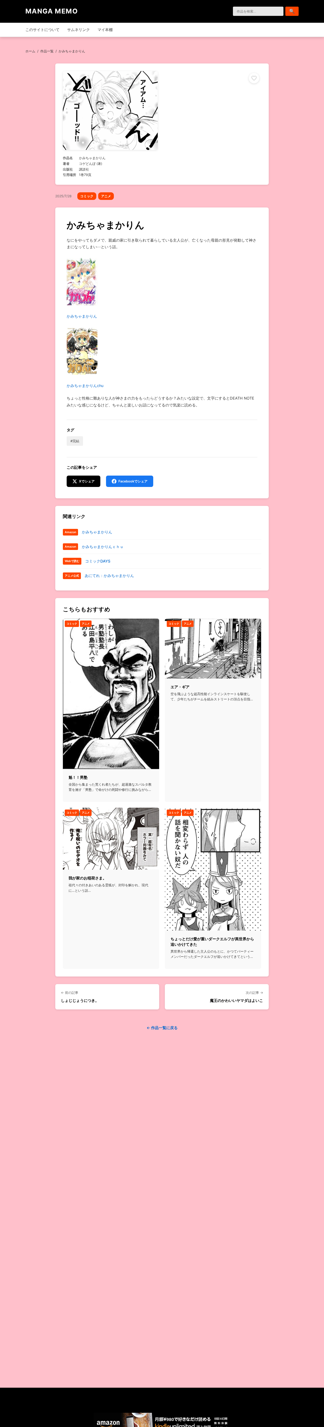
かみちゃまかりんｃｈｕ (103, 546)
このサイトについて (42, 29)
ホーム (30, 51)
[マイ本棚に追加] (254, 78)
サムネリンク (78, 29)
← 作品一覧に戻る (162, 1027)
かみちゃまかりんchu (85, 385)
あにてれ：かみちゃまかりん (109, 575)
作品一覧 (47, 51)
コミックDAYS (97, 561)
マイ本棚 (105, 29)
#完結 (74, 441)
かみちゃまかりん (82, 316)
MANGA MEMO (51, 11)
